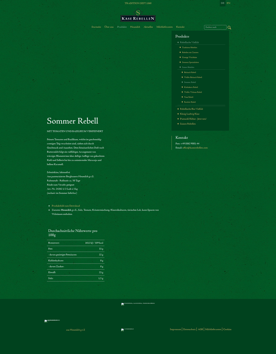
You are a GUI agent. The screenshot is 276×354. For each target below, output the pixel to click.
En (228, 3)
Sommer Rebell (190, 82)
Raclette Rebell (190, 102)
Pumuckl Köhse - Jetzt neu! (193, 119)
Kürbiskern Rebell (191, 87)
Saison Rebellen (188, 123)
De (222, 3)
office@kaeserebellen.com (195, 147)
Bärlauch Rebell (190, 72)
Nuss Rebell (188, 97)
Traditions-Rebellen (189, 47)
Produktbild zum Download (66, 205)
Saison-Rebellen (188, 67)
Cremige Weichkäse (189, 57)
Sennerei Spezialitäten (190, 62)
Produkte (182, 36)
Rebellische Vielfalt (189, 42)
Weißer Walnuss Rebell (193, 92)
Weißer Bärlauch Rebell (193, 77)
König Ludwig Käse (189, 114)
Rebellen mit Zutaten (190, 52)
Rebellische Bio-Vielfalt (191, 109)
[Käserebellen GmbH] (138, 15)
